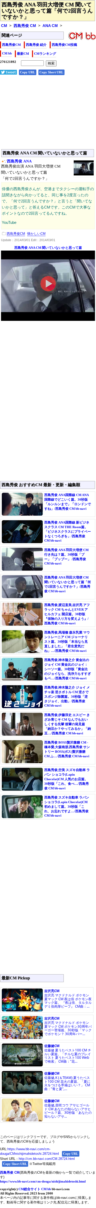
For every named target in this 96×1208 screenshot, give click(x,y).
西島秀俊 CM (25, 26)
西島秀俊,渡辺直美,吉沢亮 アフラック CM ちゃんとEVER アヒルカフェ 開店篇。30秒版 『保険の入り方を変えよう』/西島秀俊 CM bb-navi (67, 614)
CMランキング (45, 54)
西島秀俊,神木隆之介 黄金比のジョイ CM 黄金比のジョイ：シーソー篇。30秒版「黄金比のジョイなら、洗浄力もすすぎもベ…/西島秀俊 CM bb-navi (67, 669)
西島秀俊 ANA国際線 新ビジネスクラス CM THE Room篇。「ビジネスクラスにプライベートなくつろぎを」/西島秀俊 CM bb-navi (67, 531)
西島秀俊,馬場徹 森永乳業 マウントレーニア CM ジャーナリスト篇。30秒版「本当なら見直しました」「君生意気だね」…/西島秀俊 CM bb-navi (67, 641)
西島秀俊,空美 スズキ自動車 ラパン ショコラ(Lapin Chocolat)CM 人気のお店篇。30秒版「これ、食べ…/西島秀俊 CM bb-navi (67, 779)
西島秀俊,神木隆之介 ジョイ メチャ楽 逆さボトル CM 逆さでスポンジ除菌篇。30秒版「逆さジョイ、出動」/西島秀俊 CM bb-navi (67, 696)
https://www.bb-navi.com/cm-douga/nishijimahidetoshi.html (43, 1181)
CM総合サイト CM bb (34, 1189)
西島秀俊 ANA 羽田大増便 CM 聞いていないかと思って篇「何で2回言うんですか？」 (47, 11)
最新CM (23, 54)
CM (4, 26)
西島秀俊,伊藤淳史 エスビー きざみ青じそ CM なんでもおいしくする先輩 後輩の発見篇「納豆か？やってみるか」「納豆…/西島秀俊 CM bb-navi (67, 724)
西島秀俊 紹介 (36, 45)
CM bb (7, 53)
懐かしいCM (36, 234)
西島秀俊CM (11, 45)
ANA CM (50, 26)
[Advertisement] (48, 114)
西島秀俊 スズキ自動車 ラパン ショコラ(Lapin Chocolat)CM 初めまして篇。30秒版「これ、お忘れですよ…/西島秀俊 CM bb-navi (66, 806)
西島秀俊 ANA (19, 161)
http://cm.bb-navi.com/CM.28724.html (47, 1159)
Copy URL (27, 72)
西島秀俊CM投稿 (64, 45)
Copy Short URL (51, 72)
